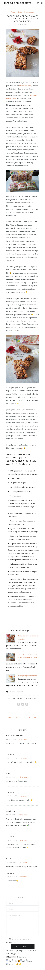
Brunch (13, 12)
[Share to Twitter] (22, 704)
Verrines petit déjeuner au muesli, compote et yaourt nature (28, 657)
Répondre (23, 739)
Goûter (20, 12)
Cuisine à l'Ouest (14, 735)
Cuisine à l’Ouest (25, 86)
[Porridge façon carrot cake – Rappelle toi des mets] (10, 678)
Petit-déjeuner (28, 12)
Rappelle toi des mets (17, 3)
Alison (11, 754)
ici (22, 448)
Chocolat (19, 692)
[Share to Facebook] (18, 704)
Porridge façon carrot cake (28, 676)
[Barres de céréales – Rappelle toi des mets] (22, 359)
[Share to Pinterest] (26, 704)
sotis (8, 859)
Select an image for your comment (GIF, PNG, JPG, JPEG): (21, 952)
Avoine (12, 692)
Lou (8, 773)
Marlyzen (10, 811)
